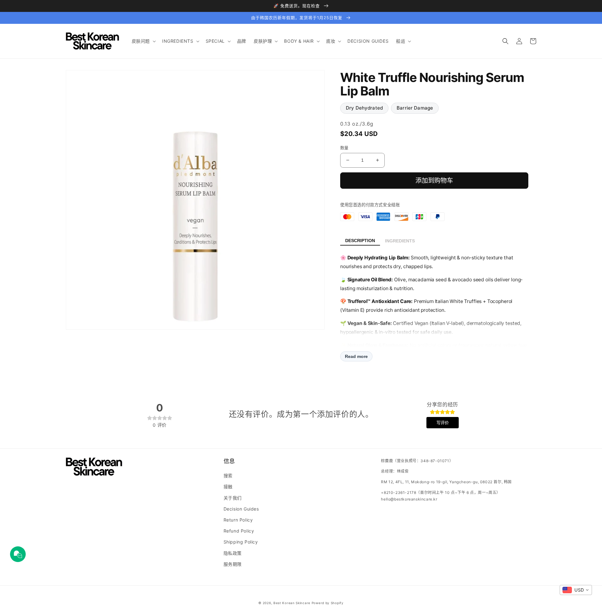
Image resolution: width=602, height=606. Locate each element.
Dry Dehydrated (364, 108)
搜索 (228, 475)
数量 (344, 147)
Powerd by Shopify (328, 603)
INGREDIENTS (400, 240)
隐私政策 (233, 553)
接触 (228, 486)
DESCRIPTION (360, 240)
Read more (356, 356)
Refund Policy (239, 530)
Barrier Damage (415, 108)
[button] (143, 41)
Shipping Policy (241, 541)
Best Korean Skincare (291, 603)
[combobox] (576, 590)
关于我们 (233, 497)
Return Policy (238, 519)
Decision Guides (241, 508)
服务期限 (233, 564)
